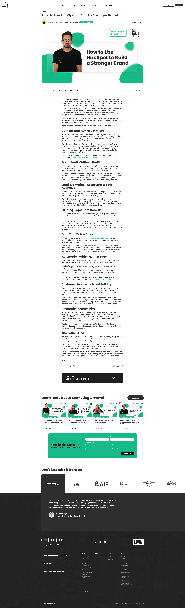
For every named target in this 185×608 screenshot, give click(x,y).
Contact (179, 5)
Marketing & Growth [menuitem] (85, 557)
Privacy (117, 603)
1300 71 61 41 (53, 545)
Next (181, 500)
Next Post (118, 367)
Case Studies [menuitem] (98, 557)
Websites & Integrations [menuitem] (85, 564)
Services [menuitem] (94, 5)
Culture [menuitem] (83, 5)
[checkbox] (109, 446)
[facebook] (90, 542)
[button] (44, 90)
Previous (179, 500)
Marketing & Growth (86, 22)
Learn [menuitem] (63, 5)
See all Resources (135, 397)
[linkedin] (100, 542)
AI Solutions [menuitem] (124, 580)
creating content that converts (85, 157)
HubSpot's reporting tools (98, 238)
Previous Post (68, 367)
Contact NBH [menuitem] (85, 591)
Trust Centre (140, 603)
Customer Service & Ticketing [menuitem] (87, 568)
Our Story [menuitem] (110, 557)
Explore (114, 378)
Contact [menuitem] (84, 588)
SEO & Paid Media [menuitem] (87, 572)
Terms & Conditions (125, 603)
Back (44, 11)
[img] (136, 91)
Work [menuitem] (73, 5)
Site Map (133, 603)
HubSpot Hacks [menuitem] (108, 5)
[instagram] (95, 542)
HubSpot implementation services (104, 279)
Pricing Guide (168, 5)
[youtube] (105, 542)
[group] (92, 90)
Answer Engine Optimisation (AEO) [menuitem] (126, 583)
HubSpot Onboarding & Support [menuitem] (86, 576)
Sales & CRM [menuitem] (85, 561)
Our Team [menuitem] (110, 559)
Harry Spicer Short (61, 22)
